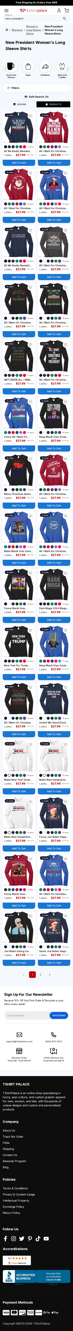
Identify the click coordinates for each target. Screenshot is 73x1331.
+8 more (65, 147)
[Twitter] (21, 1239)
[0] (66, 11)
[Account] (59, 11)
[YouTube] (46, 1239)
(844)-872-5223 (53, 1041)
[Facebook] (5, 1239)
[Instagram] (13, 1239)
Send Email (58, 1015)
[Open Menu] (6, 11)
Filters (15, 88)
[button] (30, 116)
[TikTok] (38, 1239)
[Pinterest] (30, 1239)
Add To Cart (19, 162)
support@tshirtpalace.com (19, 1041)
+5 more (30, 147)
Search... (9, 15)
